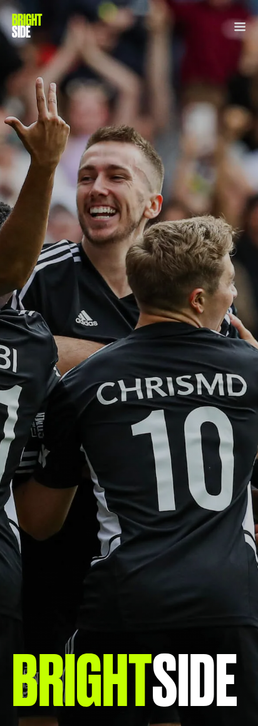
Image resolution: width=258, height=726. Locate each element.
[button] (236, 26)
